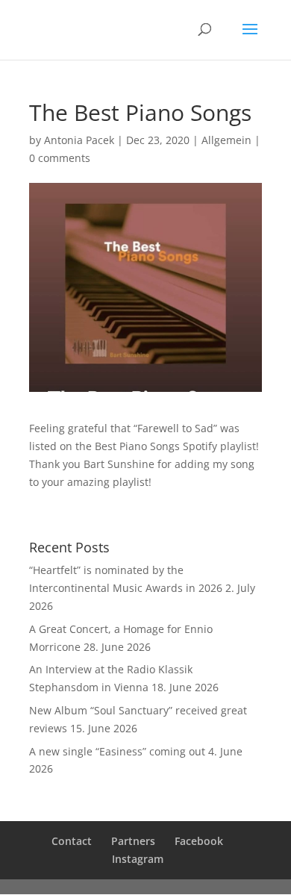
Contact (71, 841)
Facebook (199, 841)
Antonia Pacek (79, 140)
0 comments (59, 158)
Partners (133, 841)
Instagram (137, 859)
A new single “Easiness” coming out (117, 751)
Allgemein (226, 140)
